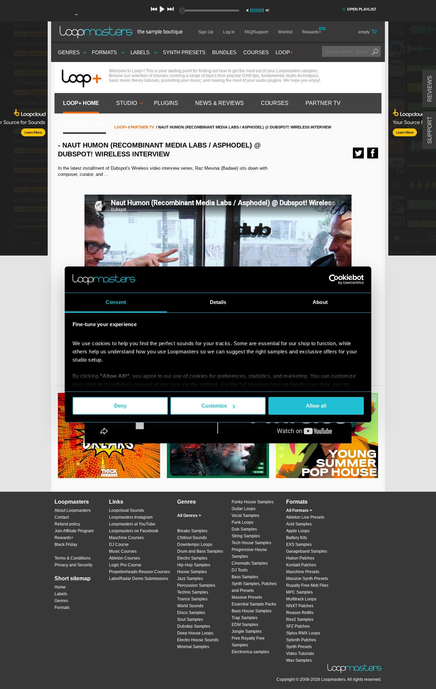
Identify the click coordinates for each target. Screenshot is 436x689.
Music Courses (123, 551)
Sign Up (205, 32)
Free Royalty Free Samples (248, 641)
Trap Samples (245, 617)
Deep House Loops (195, 633)
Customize (214, 406)
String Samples (246, 536)
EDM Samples (245, 624)
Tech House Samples (251, 542)
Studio (126, 103)
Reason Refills (299, 612)
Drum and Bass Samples (200, 551)
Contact (61, 517)
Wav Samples (299, 660)
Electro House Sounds (198, 640)
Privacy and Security (73, 565)
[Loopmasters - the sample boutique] (123, 32)
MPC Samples (299, 592)
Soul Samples (190, 619)
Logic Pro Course (125, 565)
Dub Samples (244, 529)
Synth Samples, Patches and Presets (254, 587)
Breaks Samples (192, 531)
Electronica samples (250, 651)
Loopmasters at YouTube (132, 524)
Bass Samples (245, 577)
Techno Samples (192, 592)
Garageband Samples (306, 551)
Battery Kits (296, 537)
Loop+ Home (81, 103)
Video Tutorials (300, 653)
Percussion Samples (196, 585)
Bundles (224, 52)
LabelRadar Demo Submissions (138, 578)
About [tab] (320, 302)
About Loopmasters (72, 510)
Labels (140, 52)
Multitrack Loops (301, 599)
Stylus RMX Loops (303, 633)
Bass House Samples (251, 611)
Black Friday (65, 544)
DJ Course (119, 544)
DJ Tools (240, 570)
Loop (284, 52)
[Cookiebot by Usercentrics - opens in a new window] (334, 279)
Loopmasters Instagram (131, 517)
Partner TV (323, 103)
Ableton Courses (124, 558)
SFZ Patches (298, 626)
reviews (429, 89)
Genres (69, 52)
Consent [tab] (116, 302)
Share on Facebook (372, 153)
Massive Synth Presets (307, 578)
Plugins (166, 103)
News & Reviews (219, 103)
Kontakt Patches (301, 565)
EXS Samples (299, 544)
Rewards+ (311, 32)
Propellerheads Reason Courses (139, 571)
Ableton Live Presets (305, 517)
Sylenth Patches (301, 640)
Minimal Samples (193, 646)
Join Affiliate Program (74, 531)
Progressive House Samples (249, 553)
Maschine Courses (126, 537)
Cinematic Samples (250, 563)
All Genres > (189, 515)
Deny (120, 406)
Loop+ (120, 127)
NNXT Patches (299, 605)
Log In (229, 32)
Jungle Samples (247, 631)
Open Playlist (361, 9)
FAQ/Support (256, 32)
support (429, 130)
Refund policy (67, 524)
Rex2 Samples (299, 619)
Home (60, 587)
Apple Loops (298, 531)
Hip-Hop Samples (193, 565)
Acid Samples (299, 524)
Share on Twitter (358, 153)
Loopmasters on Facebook (133, 531)
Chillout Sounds (192, 537)
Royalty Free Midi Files (307, 585)
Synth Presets (184, 52)
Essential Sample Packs (254, 604)
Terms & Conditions (72, 558)
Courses (256, 52)
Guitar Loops (243, 508)
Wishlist (285, 32)
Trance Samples (192, 599)
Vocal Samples (245, 515)
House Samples (192, 571)
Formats (104, 52)
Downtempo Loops (194, 544)
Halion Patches (300, 558)
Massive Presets (247, 597)
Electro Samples (192, 558)
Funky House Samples (253, 502)
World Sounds (190, 605)
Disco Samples (191, 612)
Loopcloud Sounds (126, 510)
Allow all (316, 406)
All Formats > (299, 510)
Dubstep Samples (193, 626)
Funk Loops (242, 522)
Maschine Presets (302, 571)
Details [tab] (218, 302)
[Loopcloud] (24, 140)
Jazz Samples (190, 578)
